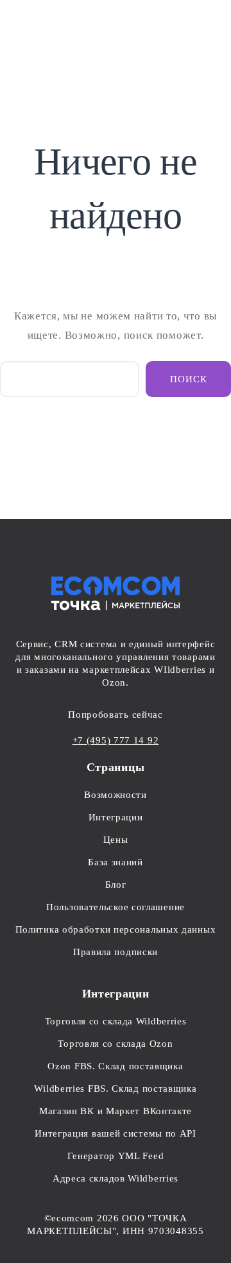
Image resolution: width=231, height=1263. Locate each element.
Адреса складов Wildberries (115, 1178)
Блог (115, 884)
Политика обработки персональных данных (115, 929)
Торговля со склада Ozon (115, 1043)
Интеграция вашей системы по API (115, 1133)
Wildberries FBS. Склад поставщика (115, 1088)
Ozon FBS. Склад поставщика (115, 1066)
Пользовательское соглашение (115, 907)
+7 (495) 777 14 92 (116, 740)
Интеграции (116, 817)
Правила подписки (115, 952)
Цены (115, 840)
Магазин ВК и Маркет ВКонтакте (115, 1111)
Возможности (115, 795)
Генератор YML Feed (115, 1156)
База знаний (115, 862)
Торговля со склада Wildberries (116, 1021)
